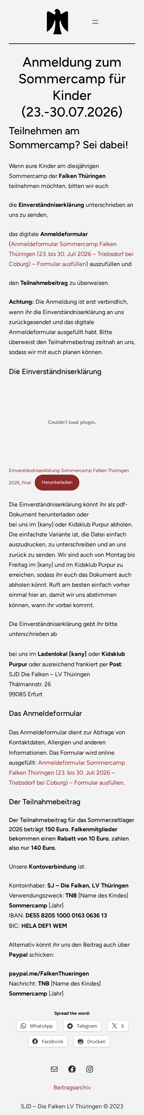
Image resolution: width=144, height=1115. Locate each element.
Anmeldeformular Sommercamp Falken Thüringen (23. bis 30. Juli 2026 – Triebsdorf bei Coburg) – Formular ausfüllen (71, 253)
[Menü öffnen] (95, 21)
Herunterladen (57, 482)
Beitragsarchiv (72, 1087)
